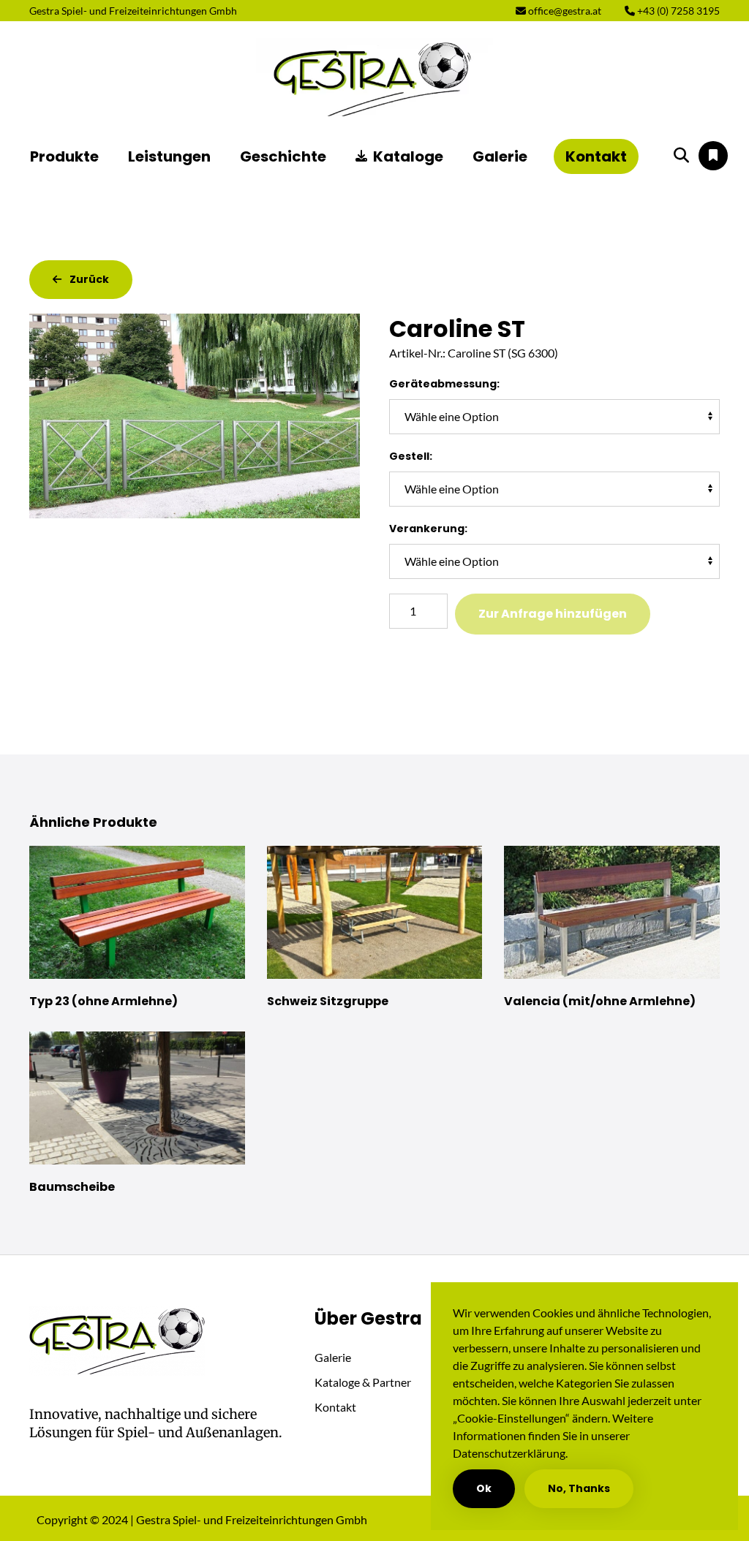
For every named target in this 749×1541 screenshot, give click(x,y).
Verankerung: (428, 528)
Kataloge (408, 156)
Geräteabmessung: (444, 383)
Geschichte (283, 156)
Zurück (88, 279)
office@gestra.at (563, 10)
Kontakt (596, 156)
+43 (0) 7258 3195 (677, 10)
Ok (484, 1488)
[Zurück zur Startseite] (374, 77)
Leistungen (169, 156)
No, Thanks (579, 1488)
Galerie (500, 156)
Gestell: (410, 456)
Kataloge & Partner (363, 1382)
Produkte (64, 156)
